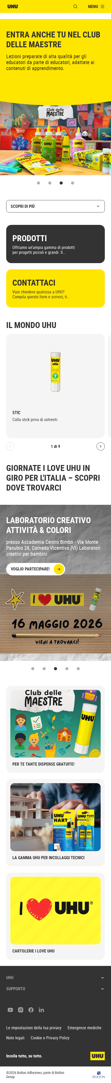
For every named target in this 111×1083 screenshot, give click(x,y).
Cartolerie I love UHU (33, 951)
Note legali (15, 1037)
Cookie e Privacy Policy (50, 1037)
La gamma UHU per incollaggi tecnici (48, 857)
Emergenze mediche (84, 1027)
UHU (9, 977)
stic (16, 412)
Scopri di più (23, 206)
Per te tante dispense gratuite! (43, 764)
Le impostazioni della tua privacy (33, 1027)
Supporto (15, 989)
